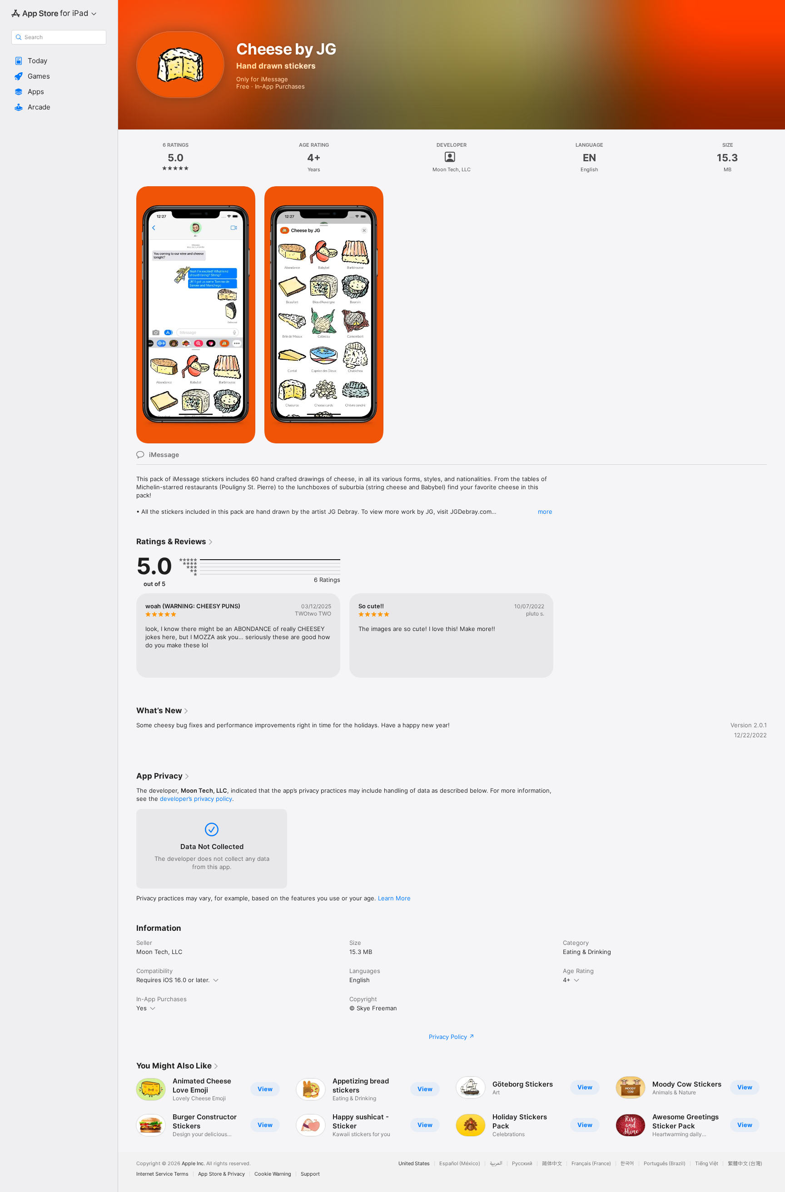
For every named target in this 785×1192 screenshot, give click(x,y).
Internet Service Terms (162, 1174)
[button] (59, 61)
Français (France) (591, 1163)
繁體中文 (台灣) (745, 1163)
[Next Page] (776, 1107)
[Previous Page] (127, 1107)
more (545, 511)
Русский (522, 1163)
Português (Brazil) (665, 1163)
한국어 (627, 1163)
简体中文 (552, 1163)
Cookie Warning (272, 1174)
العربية (496, 1163)
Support (310, 1174)
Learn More (394, 898)
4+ (567, 979)
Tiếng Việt (706, 1163)
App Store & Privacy (221, 1174)
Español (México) (459, 1163)
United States (414, 1163)
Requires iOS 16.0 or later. (173, 979)
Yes (141, 1008)
